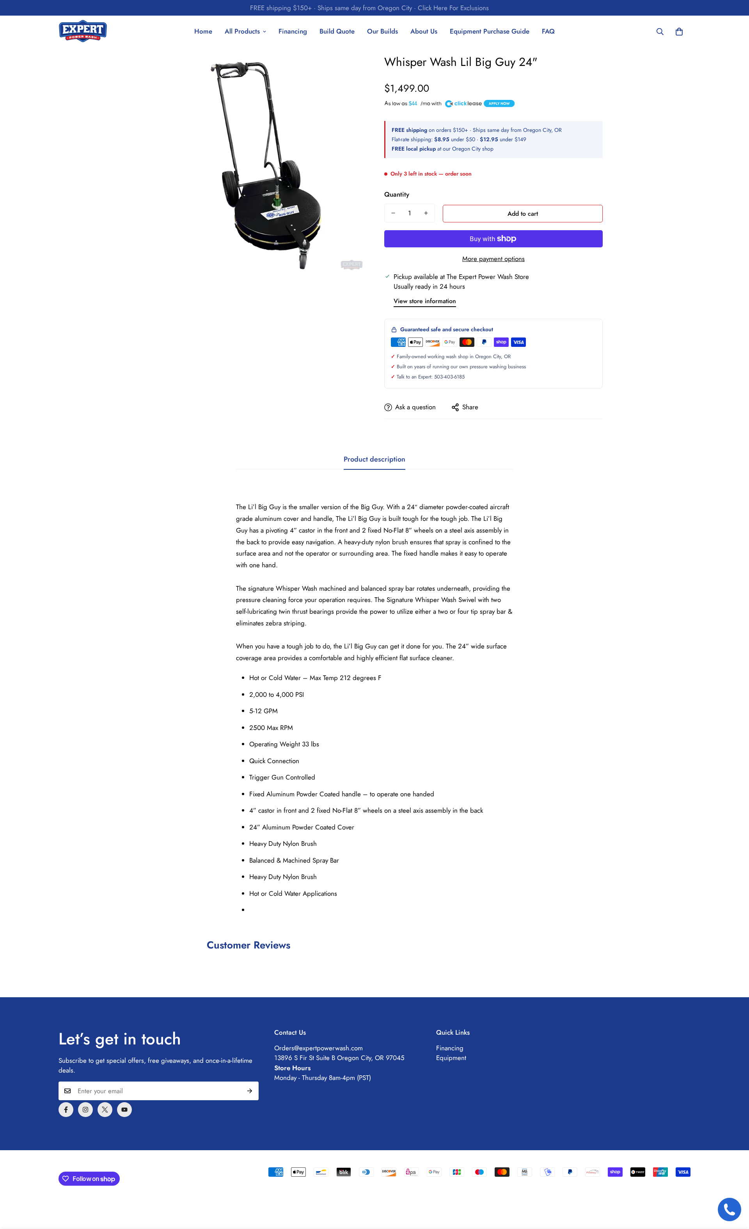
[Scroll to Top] (734, 1186)
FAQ (548, 31)
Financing (293, 31)
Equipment (451, 1057)
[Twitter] (105, 1109)
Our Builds (382, 31)
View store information (425, 301)
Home (203, 31)
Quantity (396, 194)
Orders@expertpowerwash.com (318, 1048)
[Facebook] (66, 1109)
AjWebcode (182, 1162)
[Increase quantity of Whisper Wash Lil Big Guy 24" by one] (426, 213)
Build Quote (337, 31)
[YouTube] (124, 1109)
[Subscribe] (250, 1091)
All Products (242, 31)
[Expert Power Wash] (83, 32)
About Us (423, 31)
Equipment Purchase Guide (489, 31)
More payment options (493, 258)
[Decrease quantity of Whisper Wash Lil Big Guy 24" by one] (393, 213)
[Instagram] (85, 1109)
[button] (679, 32)
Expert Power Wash (112, 1162)
